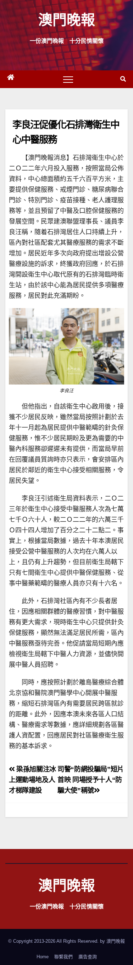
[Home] (10, 79)
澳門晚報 (66, 19)
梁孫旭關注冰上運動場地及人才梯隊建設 (32, 779)
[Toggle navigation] (68, 79)
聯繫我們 (63, 956)
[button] (123, 79)
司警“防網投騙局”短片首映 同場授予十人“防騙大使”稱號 (90, 779)
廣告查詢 (87, 956)
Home (43, 956)
